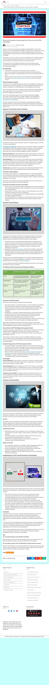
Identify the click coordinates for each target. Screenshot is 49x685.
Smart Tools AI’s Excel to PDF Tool (22, 78)
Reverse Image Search (32, 582)
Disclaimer (6, 584)
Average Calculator (32, 574)
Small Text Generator (32, 579)
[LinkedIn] (11, 611)
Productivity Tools (9, 552)
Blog (8, 5)
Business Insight (15, 5)
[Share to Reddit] (40, 558)
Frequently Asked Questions (11, 574)
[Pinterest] (17, 611)
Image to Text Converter (33, 577)
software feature (19, 249)
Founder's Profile (8, 590)
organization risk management (10, 99)
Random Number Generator (34, 592)
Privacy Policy (7, 579)
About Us (6, 572)
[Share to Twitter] (33, 558)
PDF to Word (30, 590)
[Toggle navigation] (45, 2)
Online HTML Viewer (32, 584)
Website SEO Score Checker (34, 587)
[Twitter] (14, 611)
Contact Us (6, 587)
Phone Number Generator (33, 595)
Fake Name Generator (32, 600)
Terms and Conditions (9, 582)
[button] (7, 2)
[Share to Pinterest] (36, 558)
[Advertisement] (24, 647)
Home (4, 5)
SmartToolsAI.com (16, 636)
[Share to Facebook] (29, 558)
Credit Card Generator (32, 597)
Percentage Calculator (32, 572)
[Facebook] (9, 611)
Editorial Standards (8, 577)
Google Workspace (25, 260)
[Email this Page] (44, 558)
